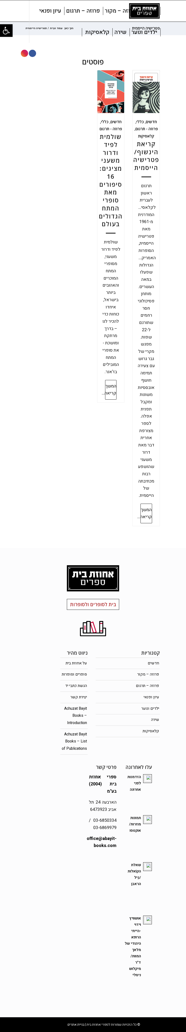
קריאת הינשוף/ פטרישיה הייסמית (146, 156)
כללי (140, 121)
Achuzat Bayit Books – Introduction (75, 716)
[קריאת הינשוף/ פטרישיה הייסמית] (146, 91)
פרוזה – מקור (148, 674)
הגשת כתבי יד (76, 686)
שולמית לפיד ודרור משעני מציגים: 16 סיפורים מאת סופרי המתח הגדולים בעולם (111, 180)
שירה (155, 720)
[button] (6, 30)
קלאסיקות (146, 136)
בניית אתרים (76, 1024)
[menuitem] (149, 11)
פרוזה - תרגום (146, 128)
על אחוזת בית (76, 663)
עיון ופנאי (151, 697)
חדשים (151, 121)
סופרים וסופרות (74, 674)
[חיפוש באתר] (78, 32)
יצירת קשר (78, 697)
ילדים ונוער (150, 708)
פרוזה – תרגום (147, 686)
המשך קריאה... (146, 513)
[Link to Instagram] (24, 53)
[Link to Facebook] (32, 53)
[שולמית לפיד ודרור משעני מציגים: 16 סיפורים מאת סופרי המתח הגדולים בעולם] (110, 91)
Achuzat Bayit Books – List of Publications (74, 741)
